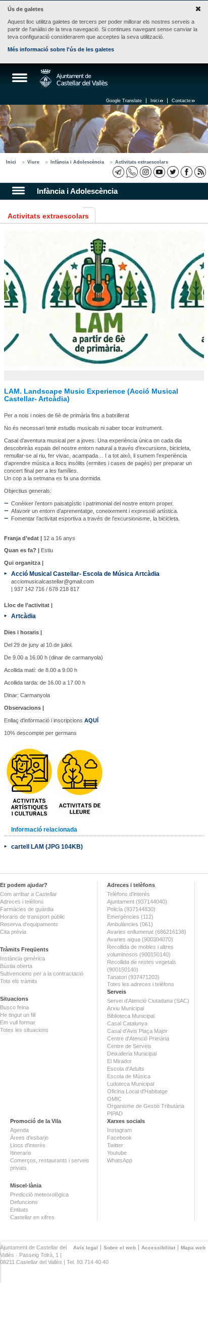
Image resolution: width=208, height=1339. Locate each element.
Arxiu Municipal (125, 1008)
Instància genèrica (22, 958)
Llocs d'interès (27, 1145)
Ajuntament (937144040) (137, 902)
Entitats (19, 1210)
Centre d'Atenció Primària (138, 1038)
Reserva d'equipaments (29, 924)
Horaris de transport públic (32, 917)
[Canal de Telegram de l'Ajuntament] (118, 172)
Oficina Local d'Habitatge (137, 1091)
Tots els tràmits (18, 981)
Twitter (115, 1145)
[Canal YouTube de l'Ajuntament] (159, 172)
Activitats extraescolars (141, 162)
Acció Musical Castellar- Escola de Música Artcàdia (85, 573)
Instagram (119, 1130)
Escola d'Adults (125, 1069)
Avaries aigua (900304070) (140, 939)
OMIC (114, 1099)
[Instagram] (145, 172)
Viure (33, 162)
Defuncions (24, 1202)
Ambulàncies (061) (130, 924)
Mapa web (193, 1247)
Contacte (181, 100)
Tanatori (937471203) (133, 977)
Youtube (117, 1153)
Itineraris (20, 1153)
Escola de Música (128, 1076)
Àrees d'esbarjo (29, 1138)
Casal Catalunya (127, 1023)
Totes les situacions (24, 1030)
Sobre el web (119, 1247)
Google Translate (124, 100)
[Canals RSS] (200, 172)
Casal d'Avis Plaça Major (137, 1031)
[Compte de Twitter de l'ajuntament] (173, 172)
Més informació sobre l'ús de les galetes (61, 49)
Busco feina (14, 1007)
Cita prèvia (13, 932)
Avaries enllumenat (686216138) (146, 932)
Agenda (19, 1130)
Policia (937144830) (131, 909)
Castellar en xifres (32, 1217)
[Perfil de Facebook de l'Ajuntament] (186, 172)
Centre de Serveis (129, 1046)
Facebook (119, 1138)
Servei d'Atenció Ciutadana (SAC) (148, 1001)
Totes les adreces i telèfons (140, 984)
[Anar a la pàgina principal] (73, 78)
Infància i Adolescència (77, 162)
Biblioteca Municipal (130, 1016)
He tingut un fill (17, 1015)
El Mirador (119, 1061)
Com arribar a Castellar (28, 894)
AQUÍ (91, 720)
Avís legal (85, 1247)
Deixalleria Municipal (132, 1054)
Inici (154, 100)
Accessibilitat (158, 1247)
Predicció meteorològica (39, 1195)
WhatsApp (119, 1160)
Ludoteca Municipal (130, 1084)
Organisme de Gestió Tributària (145, 1106)
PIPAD (115, 1113)
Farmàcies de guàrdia (27, 909)
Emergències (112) (130, 917)
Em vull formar (17, 1022)
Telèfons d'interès (128, 894)
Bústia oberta (16, 966)
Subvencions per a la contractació (41, 974)
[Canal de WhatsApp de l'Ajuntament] (132, 172)
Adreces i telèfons (22, 902)
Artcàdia (23, 616)
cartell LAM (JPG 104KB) (47, 846)
